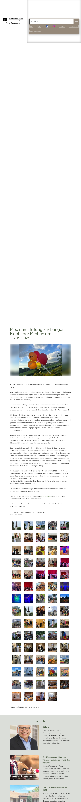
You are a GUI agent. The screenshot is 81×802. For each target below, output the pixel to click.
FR (39, 26)
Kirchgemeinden (36, 31)
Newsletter (74, 26)
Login (62, 26)
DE (31, 26)
